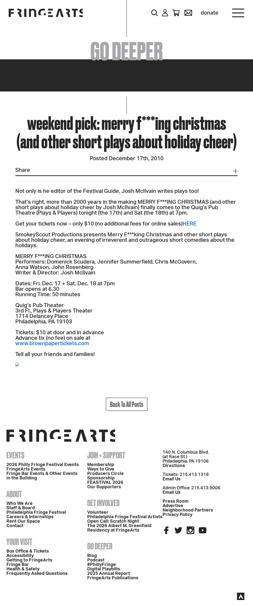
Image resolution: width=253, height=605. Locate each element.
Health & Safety (23, 569)
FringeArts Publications (112, 578)
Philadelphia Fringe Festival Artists (125, 517)
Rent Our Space (23, 521)
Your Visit (19, 542)
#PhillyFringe (101, 564)
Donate (209, 13)
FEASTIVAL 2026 (105, 482)
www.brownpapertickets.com (52, 343)
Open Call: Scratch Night (113, 521)
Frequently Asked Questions (37, 573)
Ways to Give (100, 469)
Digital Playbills (103, 569)
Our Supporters (104, 487)
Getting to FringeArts (29, 560)
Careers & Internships (30, 517)
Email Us (172, 479)
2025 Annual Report (108, 573)
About (14, 494)
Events (15, 455)
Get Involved (103, 503)
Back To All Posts (126, 404)
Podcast (96, 560)
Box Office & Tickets (27, 551)
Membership (100, 465)
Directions (174, 466)
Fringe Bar (17, 564)
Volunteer (97, 512)
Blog (92, 556)
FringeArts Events (25, 469)
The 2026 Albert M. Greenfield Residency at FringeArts (119, 528)
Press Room (176, 501)
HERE (189, 223)
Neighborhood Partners (188, 510)
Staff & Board (20, 508)
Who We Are (19, 503)
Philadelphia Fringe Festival (36, 512)
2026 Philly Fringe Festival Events (42, 465)
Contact (14, 526)
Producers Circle (105, 473)
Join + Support (106, 455)
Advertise (173, 506)
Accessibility (20, 556)
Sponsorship (101, 478)
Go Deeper (99, 546)
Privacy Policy (177, 515)
